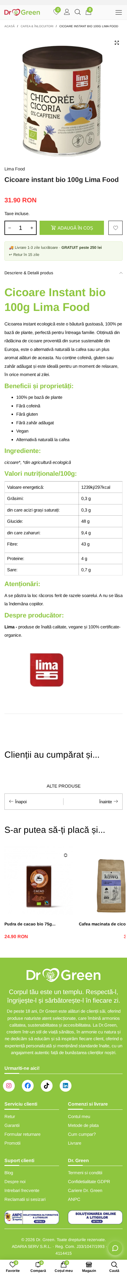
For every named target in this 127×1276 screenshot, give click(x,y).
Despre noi (14, 1181)
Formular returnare (22, 1134)
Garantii (11, 1125)
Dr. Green (45, 1239)
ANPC (74, 1199)
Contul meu (79, 1116)
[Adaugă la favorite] (115, 228)
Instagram (9, 1086)
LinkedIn (65, 1086)
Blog (8, 1172)
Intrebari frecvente (21, 1190)
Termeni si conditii (85, 1172)
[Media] (117, 43)
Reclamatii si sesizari (24, 1199)
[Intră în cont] (67, 12)
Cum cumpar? (82, 1134)
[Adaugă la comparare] (65, 855)
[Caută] (77, 12)
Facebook (28, 1086)
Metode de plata (83, 1125)
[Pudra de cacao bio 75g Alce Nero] (38, 880)
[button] (9, 227)
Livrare (74, 1143)
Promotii (12, 1143)
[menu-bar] (119, 12)
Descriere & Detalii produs (28, 272)
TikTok (47, 1086)
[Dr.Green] (22, 12)
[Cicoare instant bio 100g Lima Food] (63, 95)
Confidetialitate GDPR (89, 1181)
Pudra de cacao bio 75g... (30, 924)
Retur (9, 1116)
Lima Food (14, 168)
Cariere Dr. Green (85, 1190)
